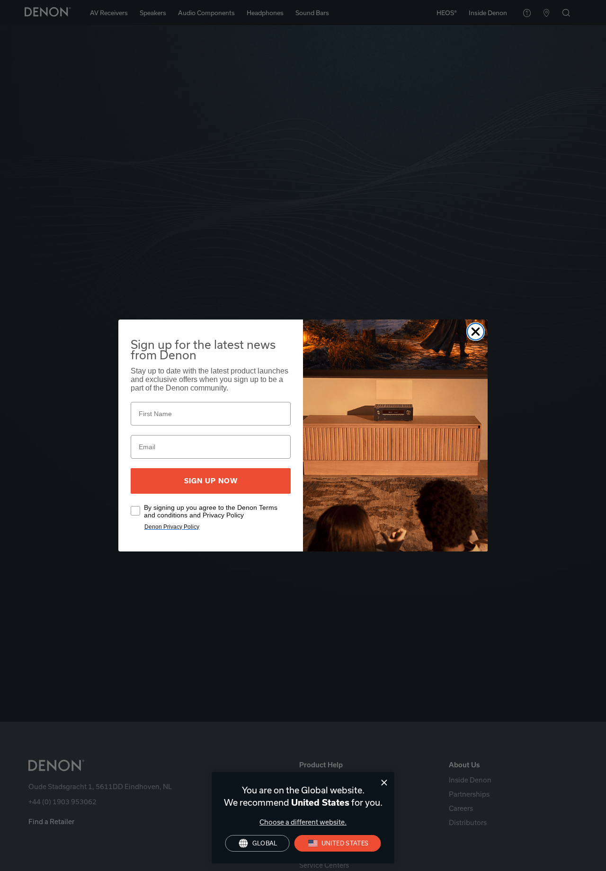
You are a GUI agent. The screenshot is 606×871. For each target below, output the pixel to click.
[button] (337, 843)
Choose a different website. (303, 822)
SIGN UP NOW (211, 481)
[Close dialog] (384, 782)
